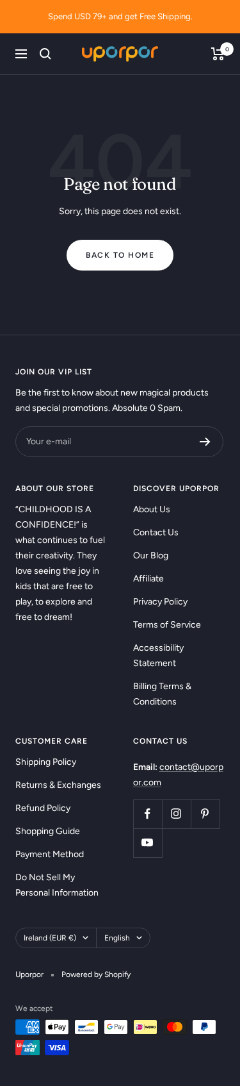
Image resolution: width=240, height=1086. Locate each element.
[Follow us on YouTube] (147, 842)
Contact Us (156, 532)
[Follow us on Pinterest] (205, 813)
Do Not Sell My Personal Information (57, 885)
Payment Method (49, 854)
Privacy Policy (160, 601)
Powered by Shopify (96, 974)
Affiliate (148, 578)
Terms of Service (167, 624)
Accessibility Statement (158, 655)
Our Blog (150, 555)
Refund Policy (42, 808)
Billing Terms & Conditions (162, 694)
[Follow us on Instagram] (176, 813)
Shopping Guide (47, 831)
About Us (151, 509)
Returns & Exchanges (58, 785)
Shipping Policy (45, 761)
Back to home (120, 255)
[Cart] (218, 53)
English (117, 937)
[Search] (45, 54)
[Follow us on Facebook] (147, 813)
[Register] (205, 441)
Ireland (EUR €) (50, 937)
